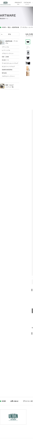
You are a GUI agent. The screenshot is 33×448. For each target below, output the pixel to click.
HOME (4, 27)
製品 (9, 27)
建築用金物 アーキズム (19, 27)
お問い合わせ (14, 401)
